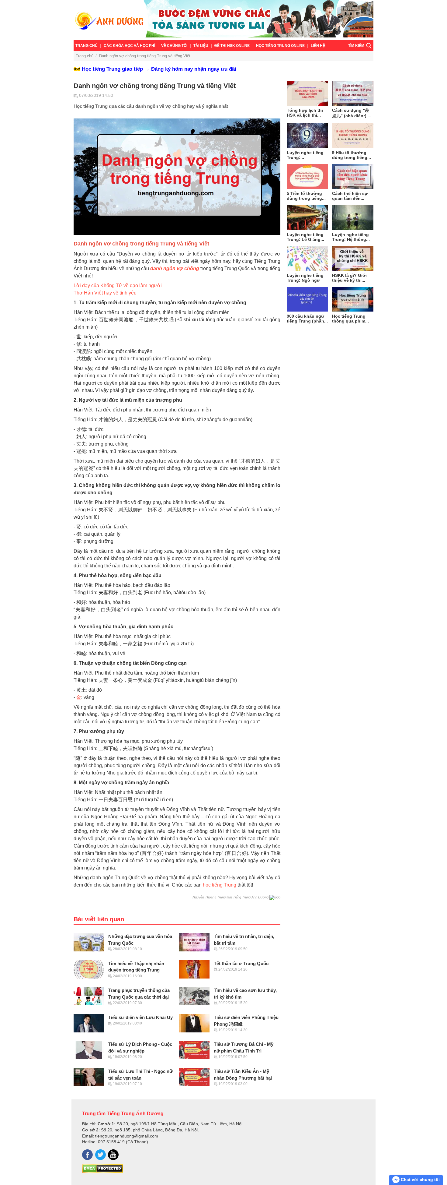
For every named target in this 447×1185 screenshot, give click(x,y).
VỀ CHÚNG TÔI (174, 46)
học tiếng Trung (219, 884)
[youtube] (113, 1154)
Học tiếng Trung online (280, 46)
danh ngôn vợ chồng (174, 268)
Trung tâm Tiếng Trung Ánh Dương (123, 1113)
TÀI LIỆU (200, 46)
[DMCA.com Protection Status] (102, 1171)
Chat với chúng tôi (420, 1179)
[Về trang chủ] (223, 20)
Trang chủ (86, 46)
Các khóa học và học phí (129, 46)
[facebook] (87, 1154)
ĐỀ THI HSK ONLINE (232, 46)
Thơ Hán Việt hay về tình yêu (105, 292)
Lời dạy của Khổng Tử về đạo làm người (118, 285)
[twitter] (100, 1154)
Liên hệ (318, 46)
